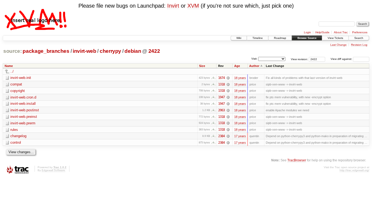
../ (12, 71)
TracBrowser (296, 160)
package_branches (46, 51)
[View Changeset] (228, 78)
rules (14, 130)
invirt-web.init (20, 78)
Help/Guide (322, 32)
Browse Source (306, 37)
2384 (221, 136)
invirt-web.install (23, 104)
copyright (17, 91)
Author (254, 65)
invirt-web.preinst (23, 117)
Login (307, 32)
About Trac (341, 32)
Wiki (238, 37)
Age (237, 65)
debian (132, 51)
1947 (221, 97)
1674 (221, 78)
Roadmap (280, 37)
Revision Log (359, 44)
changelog (18, 136)
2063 (221, 110)
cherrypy (110, 51)
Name (9, 65)
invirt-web (84, 51)
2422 (154, 51)
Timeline (257, 37)
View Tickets (335, 37)
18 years (240, 77)
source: (12, 51)
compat (16, 84)
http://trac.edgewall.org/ (354, 170)
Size (202, 65)
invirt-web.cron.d (23, 97)
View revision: (299, 58)
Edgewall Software (53, 170)
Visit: (254, 58)
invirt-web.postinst (24, 110)
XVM (193, 6)
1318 (221, 84)
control (15, 142)
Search (358, 37)
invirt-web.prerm (22, 123)
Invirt (173, 6)
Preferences (359, 32)
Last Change (338, 44)
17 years (240, 136)
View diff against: (342, 58)
